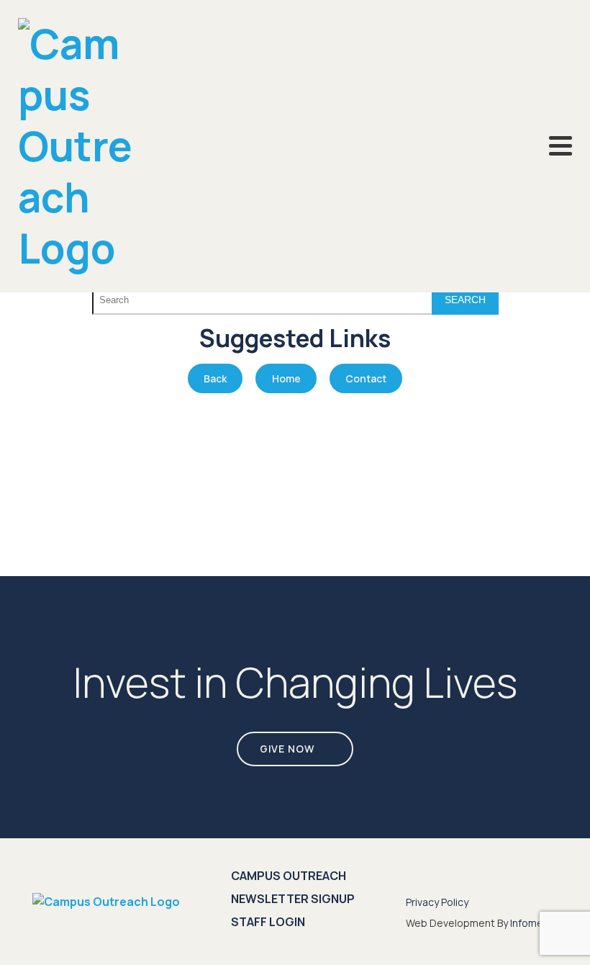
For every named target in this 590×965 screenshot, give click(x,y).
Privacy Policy (437, 902)
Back (215, 378)
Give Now (287, 748)
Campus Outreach (288, 876)
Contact (365, 378)
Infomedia (534, 923)
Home (286, 378)
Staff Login (268, 922)
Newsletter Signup (293, 899)
